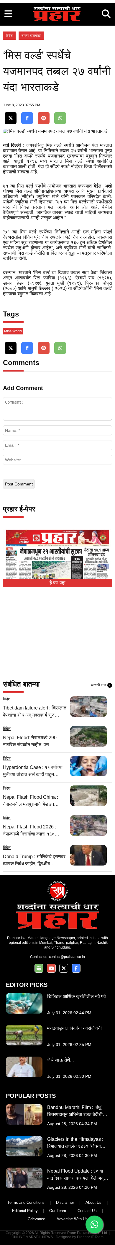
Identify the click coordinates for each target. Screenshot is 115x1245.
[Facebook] (27, 118)
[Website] (38, 968)
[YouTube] (51, 968)
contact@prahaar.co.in (67, 957)
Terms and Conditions (26, 1202)
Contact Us (87, 1210)
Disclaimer (65, 1202)
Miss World (13, 331)
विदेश (9, 36)
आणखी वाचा (101, 685)
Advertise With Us (72, 1219)
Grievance (36, 1219)
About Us (93, 1202)
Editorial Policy (25, 1210)
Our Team (57, 1210)
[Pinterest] (44, 118)
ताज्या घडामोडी (31, 36)
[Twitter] (11, 118)
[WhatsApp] (60, 118)
